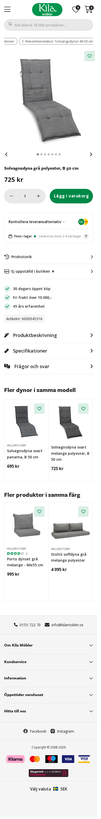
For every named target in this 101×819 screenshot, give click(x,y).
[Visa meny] (7, 9)
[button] (48, 236)
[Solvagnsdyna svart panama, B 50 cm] (26, 421)
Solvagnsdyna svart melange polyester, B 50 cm (70, 453)
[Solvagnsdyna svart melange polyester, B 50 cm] (70, 421)
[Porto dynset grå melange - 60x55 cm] (26, 524)
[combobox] (48, 25)
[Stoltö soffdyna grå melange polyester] (70, 524)
